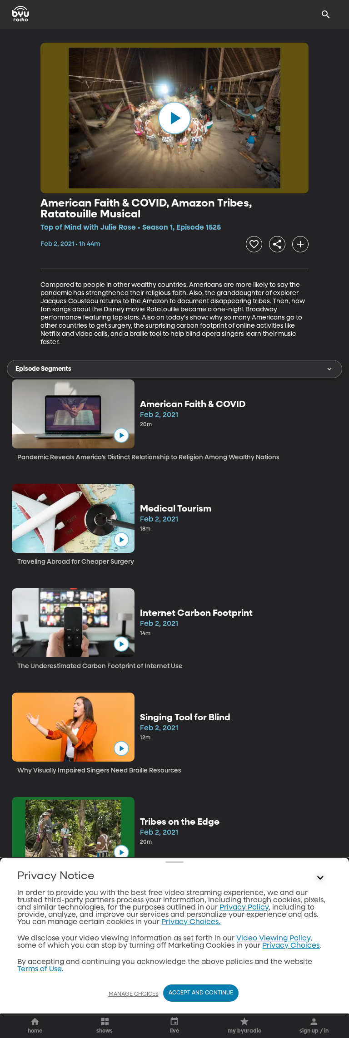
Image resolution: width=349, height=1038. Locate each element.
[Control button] (320, 878)
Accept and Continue (201, 993)
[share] (277, 244)
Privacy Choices (290, 945)
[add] (300, 244)
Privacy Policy (244, 907)
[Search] (326, 14)
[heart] (254, 244)
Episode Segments (43, 369)
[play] (174, 118)
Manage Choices (134, 994)
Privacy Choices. (190, 922)
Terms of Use (39, 969)
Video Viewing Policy (273, 938)
